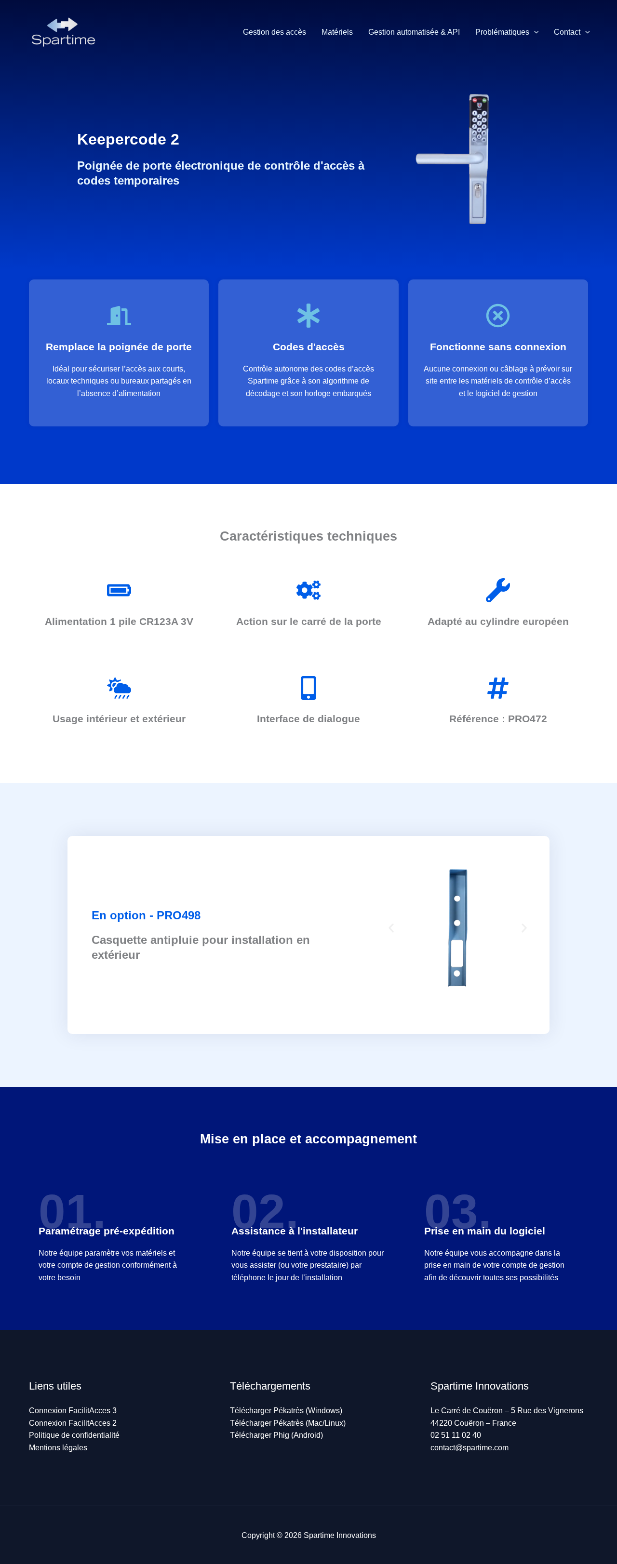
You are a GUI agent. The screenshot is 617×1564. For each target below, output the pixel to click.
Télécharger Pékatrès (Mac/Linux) (288, 1423)
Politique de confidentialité (74, 1435)
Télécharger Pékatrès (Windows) (286, 1410)
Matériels (337, 32)
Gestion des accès (274, 32)
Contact (567, 32)
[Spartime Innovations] (62, 31)
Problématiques (502, 32)
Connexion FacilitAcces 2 (73, 1423)
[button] (534, 32)
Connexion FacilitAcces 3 (73, 1410)
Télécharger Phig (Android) (276, 1435)
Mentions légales (58, 1448)
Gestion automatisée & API (414, 32)
